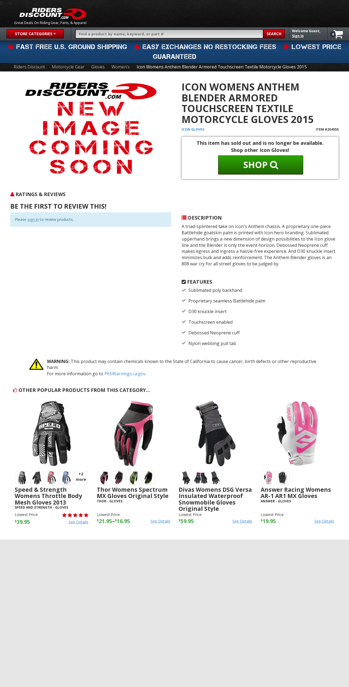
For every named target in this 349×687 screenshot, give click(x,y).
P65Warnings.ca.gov (125, 374)
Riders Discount (29, 67)
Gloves (98, 67)
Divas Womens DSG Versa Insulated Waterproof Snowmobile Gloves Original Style (215, 499)
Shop (256, 164)
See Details (78, 521)
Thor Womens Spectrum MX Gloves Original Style (133, 493)
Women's (121, 67)
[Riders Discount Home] (53, 13)
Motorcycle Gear (68, 67)
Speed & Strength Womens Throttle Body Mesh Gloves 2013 (48, 496)
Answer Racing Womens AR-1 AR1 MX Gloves (296, 493)
